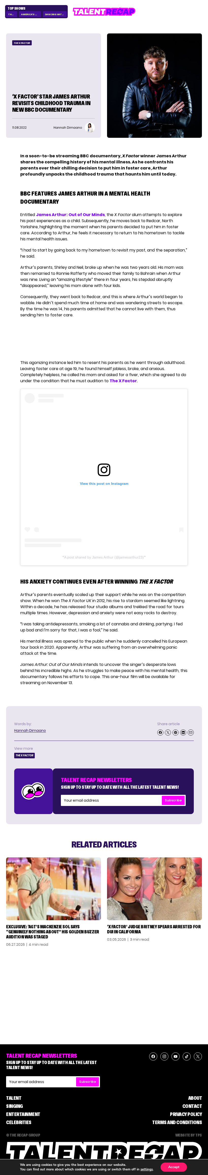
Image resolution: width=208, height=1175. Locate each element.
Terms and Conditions (177, 1122)
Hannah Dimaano (30, 730)
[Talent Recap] (104, 12)
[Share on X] (168, 732)
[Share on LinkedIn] (183, 732)
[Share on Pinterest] (175, 732)
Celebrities (18, 1122)
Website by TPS (188, 1135)
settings (147, 1169)
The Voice (12, 14)
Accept (173, 1167)
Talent (13, 1098)
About (195, 1098)
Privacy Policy (186, 1114)
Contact (192, 1106)
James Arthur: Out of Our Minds (70, 215)
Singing (14, 1106)
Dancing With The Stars (56, 14)
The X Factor (22, 43)
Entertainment (23, 1114)
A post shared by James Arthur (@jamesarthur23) (104, 557)
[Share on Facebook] (160, 732)
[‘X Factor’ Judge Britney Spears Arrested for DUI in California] (154, 888)
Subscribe (173, 800)
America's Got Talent (31, 14)
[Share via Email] (191, 732)
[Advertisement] (103, 339)
